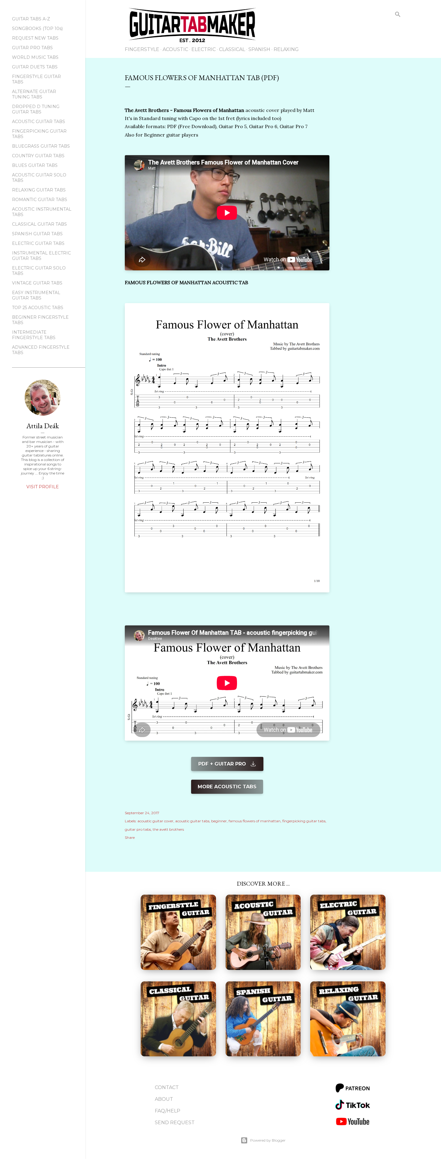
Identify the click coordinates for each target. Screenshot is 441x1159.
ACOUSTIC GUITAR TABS (38, 121)
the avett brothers (168, 829)
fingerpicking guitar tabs (304, 821)
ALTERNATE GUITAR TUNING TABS (34, 94)
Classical (232, 49)
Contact (167, 1087)
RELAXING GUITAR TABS (39, 190)
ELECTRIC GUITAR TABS (38, 243)
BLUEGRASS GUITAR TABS (41, 146)
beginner (219, 821)
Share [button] (130, 837)
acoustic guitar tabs (192, 821)
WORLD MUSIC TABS (35, 57)
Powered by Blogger (268, 1140)
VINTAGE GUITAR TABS (37, 283)
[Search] (397, 15)
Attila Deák (42, 425)
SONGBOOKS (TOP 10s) (37, 28)
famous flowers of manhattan (254, 821)
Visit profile (42, 486)
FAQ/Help (167, 1111)
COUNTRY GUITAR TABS (38, 155)
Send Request (175, 1122)
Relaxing (286, 49)
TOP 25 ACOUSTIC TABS (37, 307)
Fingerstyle (142, 49)
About (164, 1099)
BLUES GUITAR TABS (35, 165)
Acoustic (175, 49)
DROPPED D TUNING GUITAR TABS (35, 109)
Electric (203, 49)
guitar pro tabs (138, 829)
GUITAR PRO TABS (32, 47)
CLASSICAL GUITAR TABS (39, 224)
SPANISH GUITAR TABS (37, 233)
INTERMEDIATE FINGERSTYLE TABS (34, 335)
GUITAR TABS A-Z (31, 19)
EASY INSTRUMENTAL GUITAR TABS (36, 295)
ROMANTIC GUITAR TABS (39, 199)
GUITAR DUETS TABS (35, 67)
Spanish (259, 49)
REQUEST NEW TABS (35, 38)
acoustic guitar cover (155, 821)
